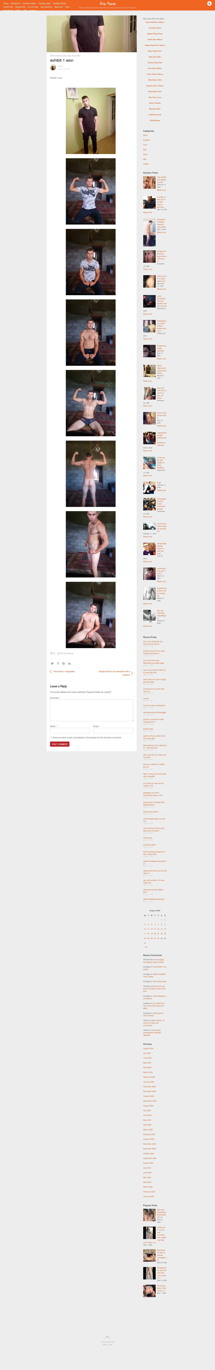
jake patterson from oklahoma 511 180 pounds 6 (155, 746)
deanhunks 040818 (150, 811)
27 (155, 938)
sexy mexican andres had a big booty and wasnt (154, 829)
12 (152, 929)
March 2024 (148, 1186)
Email (96, 726)
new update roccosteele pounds (161, 179)
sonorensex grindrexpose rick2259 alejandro (152, 1032)
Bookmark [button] (59, 6)
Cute (65, 55)
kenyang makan (149, 844)
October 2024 (148, 1153)
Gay (69, 55)
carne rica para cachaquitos (154, 705)
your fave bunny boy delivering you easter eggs (153, 661)
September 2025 (150, 1100)
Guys (74, 55)
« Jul (145, 947)
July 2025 (147, 1110)
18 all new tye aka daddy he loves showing (161, 462)
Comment (55, 697)
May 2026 (147, 1062)
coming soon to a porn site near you (153, 690)
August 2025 (148, 1105)
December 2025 (149, 1086)
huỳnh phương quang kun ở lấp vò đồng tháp (154, 852)
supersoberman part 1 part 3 (161, 571)
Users (67, 6)
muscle (146, 698)
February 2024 (149, 1191)
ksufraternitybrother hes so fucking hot (162, 592)
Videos (146, 163)
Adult (52, 55)
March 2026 (148, 1072)
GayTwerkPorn (46, 6)
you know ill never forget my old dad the (162, 527)
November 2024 (149, 1148)
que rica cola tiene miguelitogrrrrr (161, 614)
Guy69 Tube (8, 6)
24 (145, 938)
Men (78, 55)
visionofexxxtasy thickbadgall (154, 712)
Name (53, 726)
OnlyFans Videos (29, 3)
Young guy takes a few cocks (161, 1288)
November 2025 (149, 1091)
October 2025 (148, 1096)
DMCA (18, 10)
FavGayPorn (15, 3)
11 (148, 929)
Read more (161, 190)
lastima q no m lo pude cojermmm (162, 278)
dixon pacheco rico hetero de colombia (154, 755)
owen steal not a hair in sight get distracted (154, 680)
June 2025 (147, 1115)
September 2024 (150, 1158)
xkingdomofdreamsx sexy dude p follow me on (162, 256)
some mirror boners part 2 (162, 415)
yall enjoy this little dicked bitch (153, 890)
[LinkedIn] (70, 663)
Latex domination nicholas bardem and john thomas (162, 301)
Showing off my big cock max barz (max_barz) (161, 1272)
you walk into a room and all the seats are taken (154, 1005)
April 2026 (147, 1067)
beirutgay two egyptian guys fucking (153, 960)
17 (145, 933)
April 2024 (147, 1182)
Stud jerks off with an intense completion (162, 1255)
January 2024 (148, 1196)
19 (152, 933)
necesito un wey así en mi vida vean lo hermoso (161, 202)
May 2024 (147, 1177)
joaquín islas (148, 728)
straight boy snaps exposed (161, 348)
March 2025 (148, 1129)
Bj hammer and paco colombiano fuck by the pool (154, 988)
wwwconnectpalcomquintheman (154, 862)
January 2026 (148, 1081)
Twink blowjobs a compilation (154, 997)
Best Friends (8, 10)
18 (148, 933)
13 (155, 929)
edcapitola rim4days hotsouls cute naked (161, 223)
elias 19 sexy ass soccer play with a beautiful (154, 774)
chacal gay (147, 837)
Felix (60, 66)
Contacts (32, 10)
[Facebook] (58, 663)
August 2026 (148, 1048)
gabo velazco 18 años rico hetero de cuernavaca (153, 1022)
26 (152, 938)
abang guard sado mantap (153, 1014)
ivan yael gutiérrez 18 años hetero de (153, 881)
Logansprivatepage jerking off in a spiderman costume (162, 438)
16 (165, 929)
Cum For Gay (32, 6)
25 (148, 938)
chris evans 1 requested (63, 671)
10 (145, 929)
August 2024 (148, 1163)
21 (158, 933)
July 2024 (147, 1167)
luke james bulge (159, 981)
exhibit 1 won (61, 60)
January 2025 (148, 1139)
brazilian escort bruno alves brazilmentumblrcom (154, 652)
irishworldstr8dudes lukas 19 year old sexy (161, 548)
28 (158, 938)
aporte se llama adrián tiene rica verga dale (154, 737)
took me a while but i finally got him (153, 765)
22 (162, 933)
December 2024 (149, 1143)
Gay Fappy (106, 1342)
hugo (159, 482)
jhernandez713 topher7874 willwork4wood (154, 803)
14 (158, 929)
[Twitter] (53, 663)
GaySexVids (20, 6)
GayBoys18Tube (59, 3)
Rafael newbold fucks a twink (154, 975)
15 (162, 929)
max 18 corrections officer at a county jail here (154, 671)
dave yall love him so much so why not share (161, 393)
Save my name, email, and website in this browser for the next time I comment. (87, 737)
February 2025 (149, 1134)
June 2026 (147, 1057)
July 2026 (147, 1053)
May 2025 (147, 1120)
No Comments (67, 653)
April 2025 (147, 1124)
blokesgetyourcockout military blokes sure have (161, 325)
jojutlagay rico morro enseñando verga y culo (152, 793)
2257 (25, 10)
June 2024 (147, 1172)
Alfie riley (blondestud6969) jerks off (161, 1213)
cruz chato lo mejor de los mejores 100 (153, 784)
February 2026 (149, 1077)
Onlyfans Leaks (44, 3)
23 (165, 933)
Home (5, 3)
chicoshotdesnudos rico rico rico (154, 819)
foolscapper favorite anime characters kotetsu (161, 503)
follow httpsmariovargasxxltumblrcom (162, 369)
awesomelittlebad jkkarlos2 (153, 899)
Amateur (58, 55)
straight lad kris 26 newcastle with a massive (112, 673)
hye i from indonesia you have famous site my (152, 642)
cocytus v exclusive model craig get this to (153, 720)
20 (155, 933)
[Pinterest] (64, 663)
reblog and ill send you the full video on (155, 871)
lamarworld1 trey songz (154, 967)
